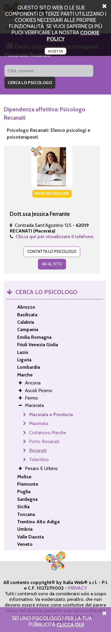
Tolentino (39, 459)
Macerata (38, 423)
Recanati (38, 450)
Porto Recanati (44, 441)
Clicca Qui (70, 624)
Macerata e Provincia (51, 414)
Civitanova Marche (47, 432)
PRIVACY (77, 588)
